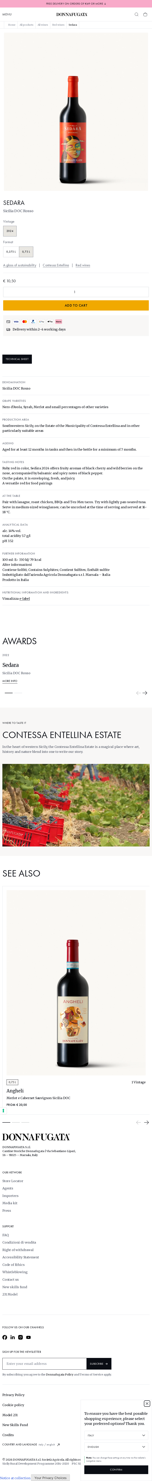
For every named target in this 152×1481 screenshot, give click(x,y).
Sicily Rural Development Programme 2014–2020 (35, 1463)
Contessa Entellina (56, 265)
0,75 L (12, 1082)
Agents (7, 1188)
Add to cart (76, 305)
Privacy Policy (13, 1395)
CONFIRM (116, 1469)
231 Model (9, 1294)
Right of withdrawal (18, 1250)
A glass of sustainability (19, 265)
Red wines (83, 265)
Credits (8, 1435)
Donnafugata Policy (59, 1374)
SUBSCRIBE (96, 1363)
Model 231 (9, 1415)
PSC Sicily (78, 1463)
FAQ (5, 1235)
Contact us (10, 1279)
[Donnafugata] (72, 14)
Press (6, 1211)
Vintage (9, 221)
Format (8, 242)
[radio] (10, 231)
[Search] (136, 14)
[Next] (144, 693)
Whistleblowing (15, 1272)
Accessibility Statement (20, 1257)
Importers (10, 1196)
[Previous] (138, 693)
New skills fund (14, 1287)
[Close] (147, 1403)
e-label (24, 599)
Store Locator (12, 1181)
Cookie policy (13, 1405)
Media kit (9, 1203)
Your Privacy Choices (50, 1478)
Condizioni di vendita (19, 1242)
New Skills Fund (15, 1425)
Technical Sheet (17, 359)
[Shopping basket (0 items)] (145, 14)
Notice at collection (15, 1478)
